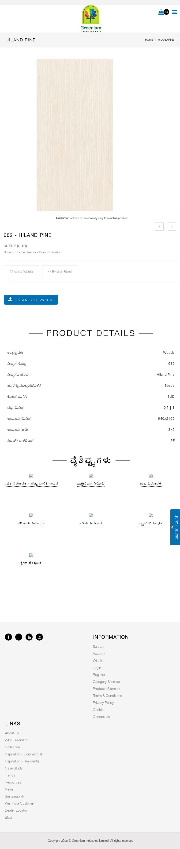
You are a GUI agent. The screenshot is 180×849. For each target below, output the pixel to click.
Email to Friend (61, 271)
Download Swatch (35, 300)
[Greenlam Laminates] (91, 19)
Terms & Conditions (107, 695)
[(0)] (161, 12)
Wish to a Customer (20, 803)
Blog (8, 817)
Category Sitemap (106, 681)
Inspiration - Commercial (23, 754)
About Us (12, 733)
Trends (10, 775)
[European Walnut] (159, 226)
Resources (13, 782)
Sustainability (15, 796)
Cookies (99, 709)
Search (98, 646)
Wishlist (98, 660)
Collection (12, 747)
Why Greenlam (16, 740)
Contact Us (101, 716)
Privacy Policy (103, 702)
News (9, 789)
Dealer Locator (16, 810)
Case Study (13, 768)
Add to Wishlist (23, 271)
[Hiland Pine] (92, 135)
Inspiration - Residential (22, 761)
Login (97, 667)
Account (99, 653)
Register (99, 674)
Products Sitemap (106, 688)
